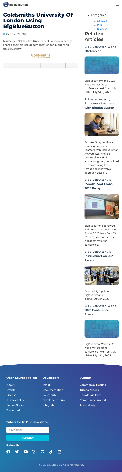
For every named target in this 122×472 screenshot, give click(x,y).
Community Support (93, 400)
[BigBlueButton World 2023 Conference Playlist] (102, 336)
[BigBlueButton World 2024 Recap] (102, 73)
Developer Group (54, 400)
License (11, 395)
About (11, 384)
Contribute (50, 395)
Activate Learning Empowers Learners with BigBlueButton (99, 103)
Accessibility (87, 405)
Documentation (53, 389)
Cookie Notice (15, 405)
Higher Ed (103, 21)
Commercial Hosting (93, 384)
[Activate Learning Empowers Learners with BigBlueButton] (102, 135)
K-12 (99, 25)
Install (46, 384)
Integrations (50, 405)
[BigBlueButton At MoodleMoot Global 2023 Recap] (102, 218)
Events (11, 389)
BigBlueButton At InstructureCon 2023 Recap (99, 256)
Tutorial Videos (89, 389)
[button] (117, 4)
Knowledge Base (91, 395)
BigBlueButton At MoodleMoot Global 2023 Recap (99, 184)
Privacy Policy (15, 400)
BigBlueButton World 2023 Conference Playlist (100, 310)
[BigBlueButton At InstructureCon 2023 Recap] (102, 284)
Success (102, 29)
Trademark (14, 410)
